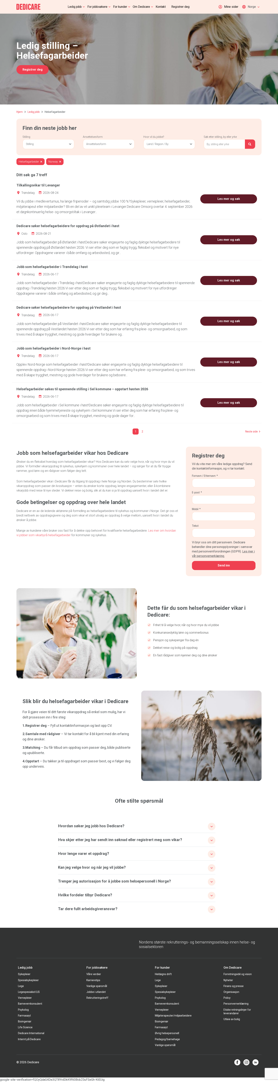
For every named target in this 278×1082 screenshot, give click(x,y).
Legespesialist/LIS (29, 991)
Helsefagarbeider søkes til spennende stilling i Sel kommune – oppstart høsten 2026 (82, 389)
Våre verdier (93, 974)
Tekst (195, 525)
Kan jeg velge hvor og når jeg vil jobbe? (92, 867)
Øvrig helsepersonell (167, 1033)
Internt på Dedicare (29, 1039)
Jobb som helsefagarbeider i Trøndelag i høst (52, 267)
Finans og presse (234, 986)
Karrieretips (93, 980)
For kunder (120, 7)
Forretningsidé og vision (238, 974)
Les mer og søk (228, 199)
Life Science (25, 1027)
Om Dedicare (141, 7)
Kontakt (161, 7)
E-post (197, 492)
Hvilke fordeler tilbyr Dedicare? (85, 895)
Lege (21, 986)
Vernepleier (25, 997)
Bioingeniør (24, 1021)
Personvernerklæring (236, 1003)
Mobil (196, 509)
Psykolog (23, 1009)
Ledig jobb (75, 7)
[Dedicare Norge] (28, 7)
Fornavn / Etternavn (205, 475)
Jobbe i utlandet (96, 991)
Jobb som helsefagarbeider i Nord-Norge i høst (53, 348)
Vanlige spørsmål (96, 986)
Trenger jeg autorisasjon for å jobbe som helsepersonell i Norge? (114, 881)
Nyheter (228, 980)
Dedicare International (31, 1033)
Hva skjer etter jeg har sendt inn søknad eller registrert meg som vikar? (120, 839)
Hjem (19, 111)
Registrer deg (180, 7)
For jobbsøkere (97, 7)
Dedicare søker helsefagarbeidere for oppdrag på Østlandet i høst (67, 226)
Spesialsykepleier (28, 980)
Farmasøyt (24, 1015)
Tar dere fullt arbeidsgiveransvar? (87, 909)
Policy (227, 997)
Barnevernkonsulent (30, 1003)
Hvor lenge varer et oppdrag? (83, 853)
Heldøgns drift (163, 974)
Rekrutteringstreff (97, 997)
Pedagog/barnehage (167, 1039)
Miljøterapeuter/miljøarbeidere (173, 1015)
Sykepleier (24, 974)
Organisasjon (231, 991)
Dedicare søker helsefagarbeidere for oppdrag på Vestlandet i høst (68, 307)
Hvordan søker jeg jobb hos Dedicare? (91, 826)
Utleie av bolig (232, 1019)
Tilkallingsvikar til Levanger (38, 185)
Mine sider (231, 7)
